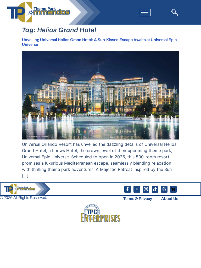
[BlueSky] (173, 189)
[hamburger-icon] (145, 12)
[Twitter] (136, 189)
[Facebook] (127, 189)
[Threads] (164, 189)
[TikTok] (155, 189)
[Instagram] (146, 189)
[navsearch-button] (174, 12)
